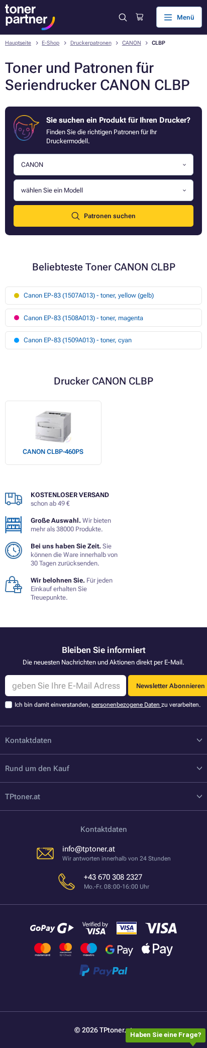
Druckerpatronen (91, 43)
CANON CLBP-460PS (53, 451)
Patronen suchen (110, 216)
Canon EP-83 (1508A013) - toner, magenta (83, 318)
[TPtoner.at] (30, 17)
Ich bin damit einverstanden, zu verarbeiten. (107, 704)
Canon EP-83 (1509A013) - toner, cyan (78, 340)
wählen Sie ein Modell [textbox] (52, 190)
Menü (185, 17)
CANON (131, 43)
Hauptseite (18, 43)
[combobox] (103, 164)
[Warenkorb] (139, 17)
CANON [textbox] (32, 164)
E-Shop (50, 43)
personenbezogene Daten (126, 704)
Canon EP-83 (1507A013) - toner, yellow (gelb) (89, 295)
